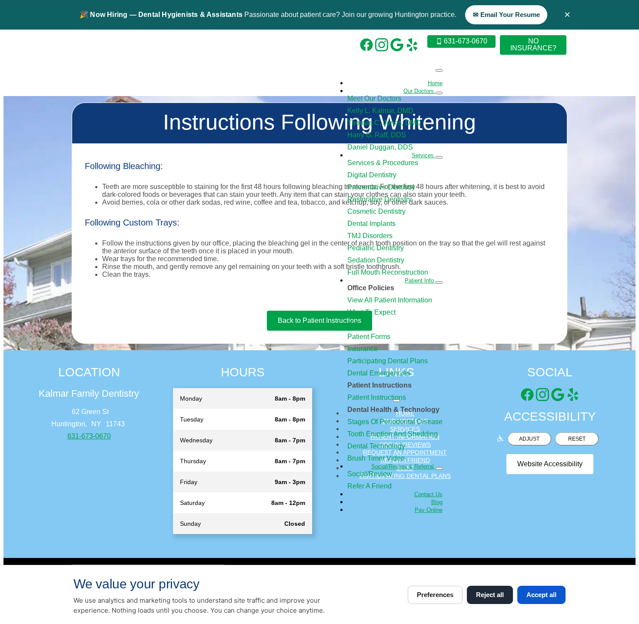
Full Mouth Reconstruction (387, 272)
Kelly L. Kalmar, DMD (380, 110)
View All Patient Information (389, 300)
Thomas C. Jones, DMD (384, 122)
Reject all (490, 594)
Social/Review (369, 474)
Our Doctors (419, 91)
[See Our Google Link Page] (396, 44)
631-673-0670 (89, 436)
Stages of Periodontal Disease (395, 421)
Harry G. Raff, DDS (376, 135)
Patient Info (420, 280)
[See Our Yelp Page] (412, 44)
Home (435, 83)
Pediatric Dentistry (375, 248)
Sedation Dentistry (375, 260)
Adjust (529, 439)
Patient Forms (368, 336)
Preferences (435, 594)
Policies (359, 324)
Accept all (541, 594)
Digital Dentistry (371, 175)
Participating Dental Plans (387, 361)
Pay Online (429, 510)
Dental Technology (376, 446)
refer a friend (369, 486)
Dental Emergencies (378, 373)
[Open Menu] (439, 70)
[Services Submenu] (439, 157)
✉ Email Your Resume (506, 14)
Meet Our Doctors (374, 98)
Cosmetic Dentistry (376, 211)
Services (424, 155)
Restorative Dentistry (379, 199)
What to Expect (371, 312)
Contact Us (428, 494)
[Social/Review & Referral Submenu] (439, 468)
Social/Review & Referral (403, 466)
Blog (437, 502)
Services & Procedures (382, 162)
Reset (577, 439)
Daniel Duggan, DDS (380, 147)
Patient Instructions (376, 397)
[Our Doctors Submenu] (439, 93)
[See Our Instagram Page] (381, 44)
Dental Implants (371, 223)
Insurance (362, 348)
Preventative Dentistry (381, 187)
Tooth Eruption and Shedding (392, 434)
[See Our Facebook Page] (366, 44)
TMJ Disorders (370, 235)
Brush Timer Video (376, 458)
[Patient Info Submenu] (439, 282)
